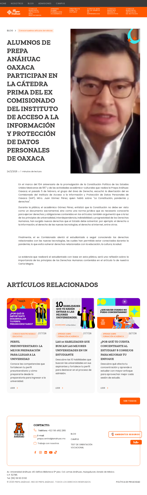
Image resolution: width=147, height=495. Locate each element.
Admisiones (44, 3)
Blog (31, 3)
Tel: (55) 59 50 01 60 (17, 478)
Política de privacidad (128, 481)
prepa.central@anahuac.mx (51, 438)
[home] (17, 12)
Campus (60, 3)
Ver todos (130, 400)
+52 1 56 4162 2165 (57, 430)
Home (3, 3)
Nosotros (17, 3)
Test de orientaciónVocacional (81, 446)
